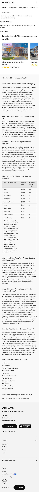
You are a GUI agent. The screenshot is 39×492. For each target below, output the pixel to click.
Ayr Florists (5, 383)
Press (3, 452)
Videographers (23, 7)
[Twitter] (9, 432)
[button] (26, 44)
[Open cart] (36, 2)
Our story (5, 444)
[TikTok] (15, 432)
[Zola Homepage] (9, 2)
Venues (4, 7)
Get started (10, 426)
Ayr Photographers (7, 388)
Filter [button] (21, 487)
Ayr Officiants (6, 365)
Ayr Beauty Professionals (9, 375)
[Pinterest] (6, 432)
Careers (4, 450)
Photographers (13, 7)
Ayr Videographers (7, 386)
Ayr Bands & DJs (7, 378)
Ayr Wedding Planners (8, 381)
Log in (4, 415)
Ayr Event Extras (7, 363)
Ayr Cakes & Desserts (8, 370)
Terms (4, 471)
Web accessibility (7, 477)
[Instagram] (12, 432)
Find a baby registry (8, 420)
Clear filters (4, 31)
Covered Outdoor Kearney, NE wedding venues (15, 398)
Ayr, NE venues (6, 12)
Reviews (4, 447)
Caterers (32, 7)
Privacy (4, 468)
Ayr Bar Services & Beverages (10, 368)
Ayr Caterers (5, 373)
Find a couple (6, 418)
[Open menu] (3, 2)
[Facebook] (3, 432)
